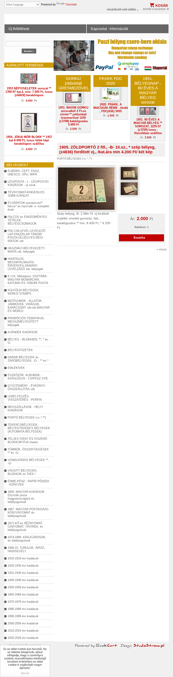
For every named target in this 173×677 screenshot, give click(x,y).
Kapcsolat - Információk (109, 29)
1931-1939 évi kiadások (23, 573)
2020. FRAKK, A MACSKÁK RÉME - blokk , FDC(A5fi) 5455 (110, 108)
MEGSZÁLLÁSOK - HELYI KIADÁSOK (25, 408)
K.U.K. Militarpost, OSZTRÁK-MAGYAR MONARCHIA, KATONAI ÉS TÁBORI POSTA (28, 280)
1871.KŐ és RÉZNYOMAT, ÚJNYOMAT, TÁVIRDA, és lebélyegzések (25, 526)
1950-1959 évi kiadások (23, 587)
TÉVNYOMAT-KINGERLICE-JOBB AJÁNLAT (26, 194)
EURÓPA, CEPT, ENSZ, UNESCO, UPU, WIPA (24, 172)
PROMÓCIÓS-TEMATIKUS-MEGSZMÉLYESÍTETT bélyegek (26, 321)
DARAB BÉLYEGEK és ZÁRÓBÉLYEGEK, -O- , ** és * (28, 359)
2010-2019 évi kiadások (23, 630)
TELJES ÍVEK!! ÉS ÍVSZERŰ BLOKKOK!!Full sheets (27, 440)
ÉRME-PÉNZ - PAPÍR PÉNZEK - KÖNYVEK (28, 482)
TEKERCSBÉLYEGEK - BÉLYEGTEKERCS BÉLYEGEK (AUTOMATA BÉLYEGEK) (29, 428)
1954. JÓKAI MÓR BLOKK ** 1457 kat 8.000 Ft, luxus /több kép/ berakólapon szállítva (29, 140)
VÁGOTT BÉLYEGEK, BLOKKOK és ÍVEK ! (22, 472)
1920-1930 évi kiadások (23, 565)
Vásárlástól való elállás (121, 9)
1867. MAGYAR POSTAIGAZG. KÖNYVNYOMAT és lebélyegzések (28, 512)
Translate (71, 4)
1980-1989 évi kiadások (23, 609)
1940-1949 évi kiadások (23, 580)
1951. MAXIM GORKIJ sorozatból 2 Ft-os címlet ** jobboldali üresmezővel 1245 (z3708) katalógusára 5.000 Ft (73, 116)
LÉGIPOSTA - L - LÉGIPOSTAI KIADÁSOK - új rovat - (28, 183)
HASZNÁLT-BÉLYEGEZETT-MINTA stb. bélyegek (26, 250)
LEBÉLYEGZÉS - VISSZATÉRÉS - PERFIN (25, 398)
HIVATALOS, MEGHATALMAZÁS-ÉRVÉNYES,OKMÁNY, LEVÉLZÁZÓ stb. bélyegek (25, 264)
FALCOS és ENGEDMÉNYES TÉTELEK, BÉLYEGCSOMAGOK (27, 220)
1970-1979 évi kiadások (23, 601)
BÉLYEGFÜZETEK (20, 350)
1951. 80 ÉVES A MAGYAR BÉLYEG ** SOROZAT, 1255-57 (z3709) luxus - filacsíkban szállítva (148, 126)
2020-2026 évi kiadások (23, 638)
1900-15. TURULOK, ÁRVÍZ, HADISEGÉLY (26, 549)
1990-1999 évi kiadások (23, 616)
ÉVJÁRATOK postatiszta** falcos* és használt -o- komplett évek (28, 206)
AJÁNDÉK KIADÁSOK (23, 332)
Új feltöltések (19, 29)
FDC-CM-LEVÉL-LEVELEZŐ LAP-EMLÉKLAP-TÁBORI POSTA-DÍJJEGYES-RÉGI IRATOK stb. (26, 236)
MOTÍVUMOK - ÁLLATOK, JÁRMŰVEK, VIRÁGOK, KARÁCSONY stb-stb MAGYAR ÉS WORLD (29, 306)
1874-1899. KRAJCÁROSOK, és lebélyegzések (27, 538)
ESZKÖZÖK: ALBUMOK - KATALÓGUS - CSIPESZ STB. (28, 376)
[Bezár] (25, 673)
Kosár (161, 5)
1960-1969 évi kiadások (23, 594)
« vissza (161, 249)
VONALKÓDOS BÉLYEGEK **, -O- (28, 461)
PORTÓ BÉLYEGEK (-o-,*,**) (27, 417)
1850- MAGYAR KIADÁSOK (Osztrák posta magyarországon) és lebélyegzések (26, 497)
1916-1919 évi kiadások (23, 558)
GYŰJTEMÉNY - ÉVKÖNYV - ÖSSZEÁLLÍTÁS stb (27, 387)
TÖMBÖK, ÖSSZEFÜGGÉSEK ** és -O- (28, 451)
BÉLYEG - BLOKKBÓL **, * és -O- (29, 341)
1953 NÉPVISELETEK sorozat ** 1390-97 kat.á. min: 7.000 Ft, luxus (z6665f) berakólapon (28, 92)
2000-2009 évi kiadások (23, 623)
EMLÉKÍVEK (16, 368)
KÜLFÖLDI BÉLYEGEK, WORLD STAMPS (23, 291)
